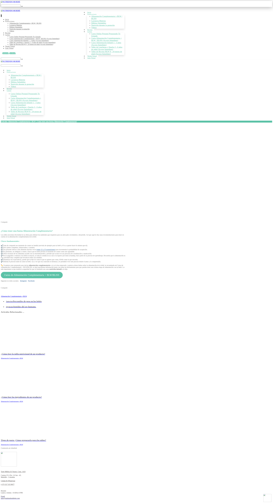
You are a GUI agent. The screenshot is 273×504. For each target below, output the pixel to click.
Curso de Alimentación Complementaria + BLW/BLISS (31, 275)
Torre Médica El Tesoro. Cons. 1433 (13, 472)
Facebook (31, 281)
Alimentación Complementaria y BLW (14, 296)
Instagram (23, 281)
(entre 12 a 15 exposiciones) (45, 249)
